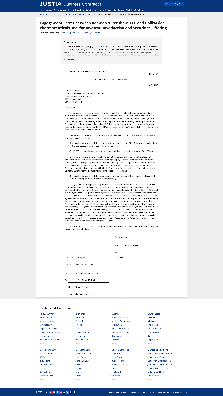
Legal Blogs (117, 357)
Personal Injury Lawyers (50, 339)
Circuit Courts (45, 368)
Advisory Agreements (90, 32)
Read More (69, 59)
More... (42, 343)
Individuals (81, 313)
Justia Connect (109, 392)
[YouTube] (53, 392)
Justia (41, 14)
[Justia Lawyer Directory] (74, 392)
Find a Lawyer (45, 10)
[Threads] (64, 392)
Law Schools (91, 10)
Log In (168, 4)
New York (79, 372)
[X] (70, 392)
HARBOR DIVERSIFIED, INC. (80, 14)
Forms (48, 14)
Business (116, 313)
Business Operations (69, 32)
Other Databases (120, 349)
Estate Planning (82, 332)
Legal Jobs (116, 353)
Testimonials (153, 375)
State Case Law (82, 361)
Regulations (44, 361)
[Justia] (50, 4)
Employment (117, 325)
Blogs (150, 336)
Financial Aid (153, 325)
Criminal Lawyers (46, 325)
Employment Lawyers (48, 328)
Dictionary (152, 317)
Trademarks (117, 372)
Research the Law (76, 10)
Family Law (80, 336)
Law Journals (153, 332)
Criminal (79, 321)
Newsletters (118, 10)
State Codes (80, 357)
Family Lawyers (46, 336)
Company (132, 392)
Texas (78, 375)
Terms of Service (149, 392)
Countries (116, 375)
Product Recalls (118, 364)
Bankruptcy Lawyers (48, 317)
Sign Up (178, 4)
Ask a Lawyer (60, 10)
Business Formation (120, 317)
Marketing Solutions (135, 10)
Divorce (78, 325)
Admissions (152, 321)
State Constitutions (83, 353)
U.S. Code (43, 357)
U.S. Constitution (46, 353)
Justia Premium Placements (159, 361)
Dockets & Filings (46, 375)
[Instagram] (60, 392)
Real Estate (116, 336)
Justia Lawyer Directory (158, 357)
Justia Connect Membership (160, 353)
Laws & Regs (105, 10)
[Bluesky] (67, 392)
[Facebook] (57, 392)
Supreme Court (46, 364)
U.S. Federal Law (47, 349)
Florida (78, 368)
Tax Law (115, 339)
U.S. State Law (82, 349)
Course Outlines (155, 328)
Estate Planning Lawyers (50, 332)
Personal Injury (82, 339)
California (79, 364)
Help (139, 392)
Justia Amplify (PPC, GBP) (158, 368)
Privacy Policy (163, 392)
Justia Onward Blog (156, 372)
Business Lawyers (47, 321)
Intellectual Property (120, 328)
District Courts (45, 372)
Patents (115, 368)
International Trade (120, 332)
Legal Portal (121, 392)
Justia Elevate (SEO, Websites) (160, 364)
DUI (77, 328)
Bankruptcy (80, 317)
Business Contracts (60, 14)
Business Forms (118, 361)
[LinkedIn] (50, 392)
